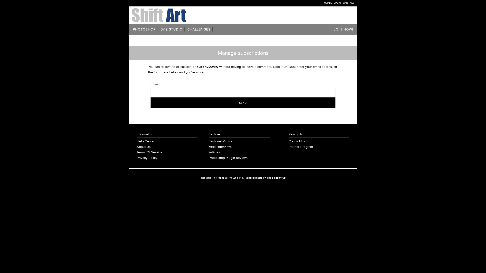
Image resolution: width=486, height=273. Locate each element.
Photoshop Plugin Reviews (228, 158)
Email (155, 84)
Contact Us (297, 141)
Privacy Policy (147, 158)
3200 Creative (276, 178)
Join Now (348, 3)
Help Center (146, 141)
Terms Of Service (149, 152)
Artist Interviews (220, 147)
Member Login (332, 3)
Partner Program (301, 147)
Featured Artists (220, 141)
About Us (144, 147)
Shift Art (159, 11)
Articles (214, 152)
